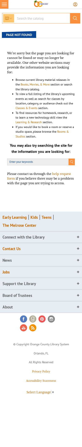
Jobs (6, 272)
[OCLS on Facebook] (23, 319)
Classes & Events (26, 108)
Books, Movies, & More (35, 84)
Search (72, 162)
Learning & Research (29, 122)
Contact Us (12, 248)
